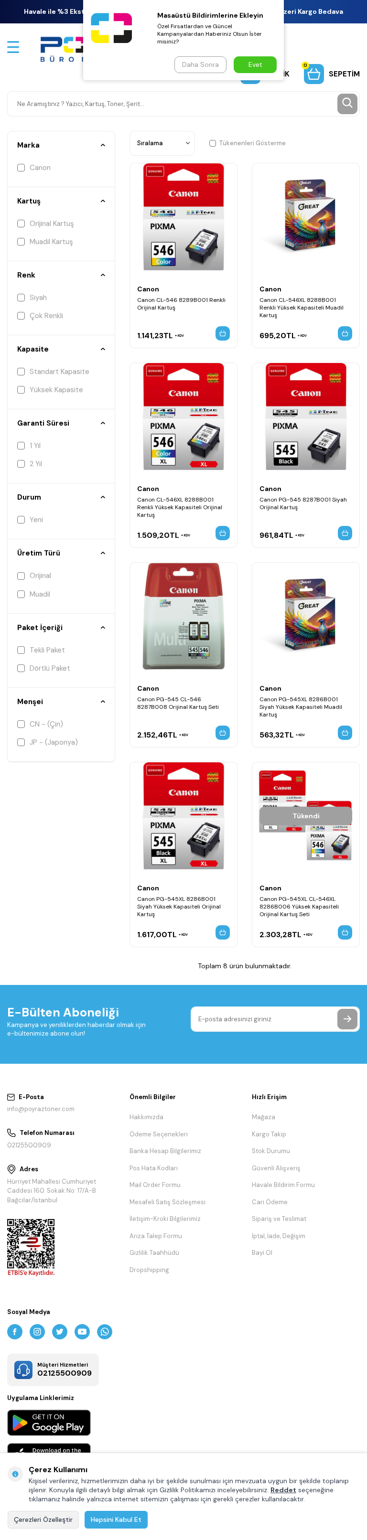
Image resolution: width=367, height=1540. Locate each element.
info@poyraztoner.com (41, 1109)
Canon (40, 167)
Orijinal (40, 575)
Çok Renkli (46, 316)
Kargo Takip (269, 1134)
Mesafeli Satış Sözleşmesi (167, 1202)
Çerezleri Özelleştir (43, 1519)
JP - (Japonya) (54, 742)
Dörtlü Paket (50, 668)
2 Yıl (36, 464)
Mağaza (263, 1117)
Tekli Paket (47, 650)
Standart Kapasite (59, 371)
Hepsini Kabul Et (116, 1519)
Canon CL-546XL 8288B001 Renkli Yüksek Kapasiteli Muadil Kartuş (301, 307)
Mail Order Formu (155, 1185)
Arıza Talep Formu (156, 1236)
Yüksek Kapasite (56, 390)
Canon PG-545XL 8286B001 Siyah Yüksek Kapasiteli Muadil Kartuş (300, 706)
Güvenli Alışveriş (276, 1168)
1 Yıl (35, 445)
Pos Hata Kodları (154, 1168)
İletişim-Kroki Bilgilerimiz (165, 1219)
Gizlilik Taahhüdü (154, 1253)
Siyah (38, 297)
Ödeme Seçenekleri (159, 1134)
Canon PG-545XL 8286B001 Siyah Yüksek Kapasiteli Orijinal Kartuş (179, 906)
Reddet (283, 1490)
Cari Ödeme (270, 1202)
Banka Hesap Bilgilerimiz (165, 1151)
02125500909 (29, 1145)
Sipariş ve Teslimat (279, 1219)
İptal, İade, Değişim (278, 1236)
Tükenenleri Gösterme (252, 143)
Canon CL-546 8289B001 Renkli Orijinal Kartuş (181, 303)
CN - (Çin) (46, 724)
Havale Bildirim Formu (283, 1185)
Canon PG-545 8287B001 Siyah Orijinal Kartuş (303, 503)
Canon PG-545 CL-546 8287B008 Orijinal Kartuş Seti (178, 703)
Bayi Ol (262, 1253)
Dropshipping (149, 1270)
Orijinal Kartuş (52, 223)
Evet (255, 64)
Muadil (40, 594)
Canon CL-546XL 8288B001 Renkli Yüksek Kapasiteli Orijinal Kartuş (179, 507)
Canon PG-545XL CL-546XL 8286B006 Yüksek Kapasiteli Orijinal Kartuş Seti (299, 906)
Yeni (36, 519)
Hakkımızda (146, 1117)
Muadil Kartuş (51, 241)
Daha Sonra (200, 64)
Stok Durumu (271, 1151)
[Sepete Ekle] (223, 333)
